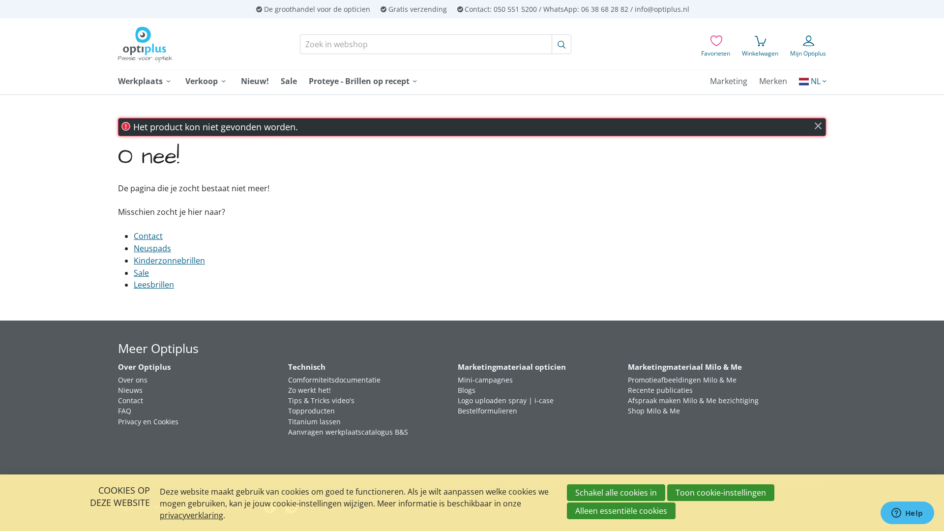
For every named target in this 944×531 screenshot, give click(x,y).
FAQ (124, 410)
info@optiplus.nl (662, 9)
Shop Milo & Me (654, 410)
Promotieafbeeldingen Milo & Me (682, 379)
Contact (148, 236)
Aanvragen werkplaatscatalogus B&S (348, 432)
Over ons (133, 379)
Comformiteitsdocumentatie (334, 379)
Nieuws (130, 390)
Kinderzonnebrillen (169, 260)
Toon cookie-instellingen (721, 492)
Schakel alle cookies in (616, 492)
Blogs (466, 390)
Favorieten (715, 53)
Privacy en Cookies (148, 421)
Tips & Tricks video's (321, 400)
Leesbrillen (154, 284)
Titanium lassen (314, 421)
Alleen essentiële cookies (621, 510)
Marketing (728, 81)
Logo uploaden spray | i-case (506, 400)
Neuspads (152, 248)
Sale (289, 81)
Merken (773, 81)
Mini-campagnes (485, 379)
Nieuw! (255, 81)
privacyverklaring (191, 515)
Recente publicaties (660, 390)
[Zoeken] (561, 44)
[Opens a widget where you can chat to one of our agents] (907, 514)
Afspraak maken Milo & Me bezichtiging (693, 400)
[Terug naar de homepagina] (181, 44)
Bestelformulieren (487, 410)
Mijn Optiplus (808, 53)
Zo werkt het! (309, 390)
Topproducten (311, 410)
